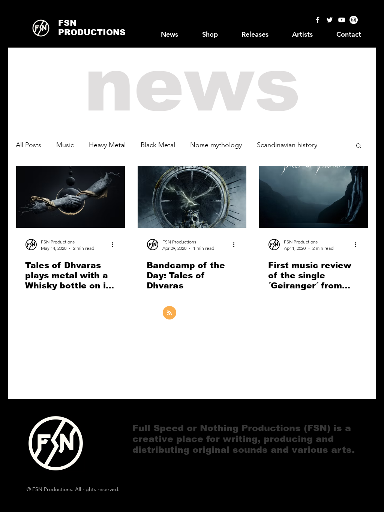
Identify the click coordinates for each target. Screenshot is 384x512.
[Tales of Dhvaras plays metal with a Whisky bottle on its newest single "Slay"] (70, 197)
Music (65, 145)
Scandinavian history (287, 145)
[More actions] (114, 244)
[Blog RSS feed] (169, 313)
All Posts (28, 145)
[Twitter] (330, 20)
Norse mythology (216, 145)
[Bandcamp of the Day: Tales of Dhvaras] (192, 197)
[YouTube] (342, 20)
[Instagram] (354, 20)
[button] (358, 146)
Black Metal (158, 145)
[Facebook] (318, 20)
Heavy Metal (107, 145)
